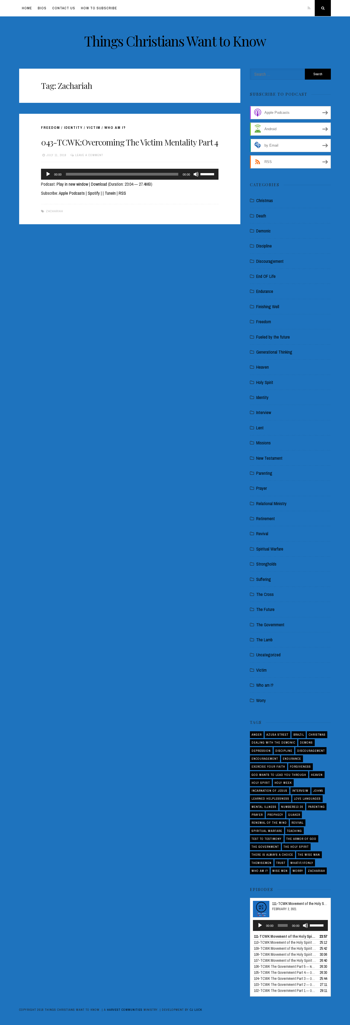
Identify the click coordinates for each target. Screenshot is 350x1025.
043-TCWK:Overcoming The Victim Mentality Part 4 (129, 142)
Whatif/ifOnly (301, 863)
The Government (270, 625)
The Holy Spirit (296, 847)
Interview (263, 412)
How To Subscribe (99, 8)
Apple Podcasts (72, 193)
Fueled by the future (273, 337)
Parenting (264, 473)
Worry (261, 700)
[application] (129, 174)
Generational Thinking (274, 352)
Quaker (294, 815)
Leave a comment (89, 155)
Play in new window (72, 184)
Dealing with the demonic (273, 742)
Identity (73, 127)
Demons (306, 742)
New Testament (269, 458)
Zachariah (54, 211)
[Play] (48, 174)
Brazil (298, 734)
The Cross (265, 594)
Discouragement (270, 261)
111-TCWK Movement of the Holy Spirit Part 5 (305, 903)
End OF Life (266, 276)
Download (99, 184)
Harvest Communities (124, 1010)
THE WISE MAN (309, 855)
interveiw (300, 791)
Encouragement (265, 759)
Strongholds (266, 564)
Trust (280, 863)
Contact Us (63, 8)
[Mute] (196, 174)
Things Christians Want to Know (175, 41)
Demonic (263, 231)
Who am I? (115, 127)
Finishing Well (267, 307)
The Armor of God (301, 839)
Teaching (294, 831)
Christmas (264, 200)
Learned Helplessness (270, 798)
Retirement (265, 519)
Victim (93, 127)
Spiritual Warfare (269, 549)
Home (27, 8)
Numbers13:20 (292, 807)
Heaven (262, 367)
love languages (307, 798)
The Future (265, 609)
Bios (42, 8)
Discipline (264, 246)
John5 (318, 791)
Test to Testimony (267, 839)
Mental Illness (264, 807)
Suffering (263, 579)
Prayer (261, 488)
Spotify (94, 193)
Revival (262, 534)
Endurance (264, 291)
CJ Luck (196, 1010)
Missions (263, 443)
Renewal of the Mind (269, 823)
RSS (122, 193)
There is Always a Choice (272, 855)
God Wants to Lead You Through (279, 775)
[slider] (208, 174)
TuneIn (110, 193)
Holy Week (283, 783)
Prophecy (275, 815)
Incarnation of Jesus (269, 791)
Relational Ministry (271, 503)
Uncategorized (268, 655)
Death (261, 216)
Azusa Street (277, 734)
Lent (260, 428)
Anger (257, 734)
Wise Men (280, 871)
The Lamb (264, 640)
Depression (261, 751)
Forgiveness (300, 766)
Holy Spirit (264, 382)
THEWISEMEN (262, 863)
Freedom (50, 127)
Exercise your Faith (268, 766)
